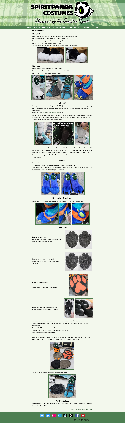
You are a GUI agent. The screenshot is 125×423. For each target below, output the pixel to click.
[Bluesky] (48, 415)
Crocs (44, 113)
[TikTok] (65, 415)
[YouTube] (83, 415)
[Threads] (71, 415)
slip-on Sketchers (54, 113)
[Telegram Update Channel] (60, 415)
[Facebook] (77, 415)
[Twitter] (42, 415)
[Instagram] (54, 415)
